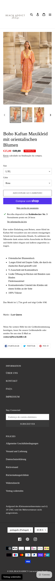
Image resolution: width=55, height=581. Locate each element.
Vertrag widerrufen (14, 491)
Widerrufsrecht (13, 483)
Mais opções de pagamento (27, 208)
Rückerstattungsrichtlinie (17, 475)
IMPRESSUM (13, 396)
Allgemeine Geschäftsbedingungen (22, 443)
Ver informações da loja (17, 222)
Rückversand (12, 467)
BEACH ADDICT (21, 571)
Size (5, 166)
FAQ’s (9, 389)
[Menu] (50, 14)
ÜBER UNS (12, 373)
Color (5, 177)
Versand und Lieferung (16, 451)
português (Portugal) (19, 530)
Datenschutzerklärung (16, 459)
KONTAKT (11, 381)
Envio (6, 155)
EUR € (40, 530)
